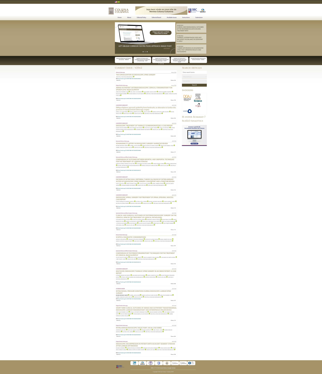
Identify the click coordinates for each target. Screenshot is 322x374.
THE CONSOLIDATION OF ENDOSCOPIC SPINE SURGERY (135, 75)
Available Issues (172, 17)
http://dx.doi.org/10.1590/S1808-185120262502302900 (129, 244)
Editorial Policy (141, 17)
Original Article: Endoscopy (122, 85)
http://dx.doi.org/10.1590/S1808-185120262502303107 (129, 170)
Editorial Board (156, 17)
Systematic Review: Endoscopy (122, 141)
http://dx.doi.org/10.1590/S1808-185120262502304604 (129, 150)
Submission (199, 17)
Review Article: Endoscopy (121, 234)
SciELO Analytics (192, 121)
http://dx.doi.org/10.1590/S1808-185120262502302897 (129, 188)
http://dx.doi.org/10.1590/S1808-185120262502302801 (129, 206)
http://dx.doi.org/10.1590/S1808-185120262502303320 (129, 282)
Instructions (186, 17)
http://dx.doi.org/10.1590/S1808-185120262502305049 (129, 318)
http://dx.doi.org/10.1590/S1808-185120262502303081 (129, 228)
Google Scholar (172, 368)
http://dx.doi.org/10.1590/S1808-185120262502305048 (129, 98)
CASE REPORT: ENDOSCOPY (122, 105)
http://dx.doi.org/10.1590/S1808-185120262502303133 (129, 262)
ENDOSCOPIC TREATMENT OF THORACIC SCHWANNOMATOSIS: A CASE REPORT (144, 126)
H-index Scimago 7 (194, 117)
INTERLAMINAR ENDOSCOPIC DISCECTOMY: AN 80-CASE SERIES (139, 328)
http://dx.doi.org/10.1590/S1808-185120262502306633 (129, 78)
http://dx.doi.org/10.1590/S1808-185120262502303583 (129, 134)
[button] (143, 52)
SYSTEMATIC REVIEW (120, 288)
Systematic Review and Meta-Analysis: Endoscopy (126, 157)
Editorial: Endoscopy (120, 72)
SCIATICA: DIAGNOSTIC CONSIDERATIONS (131, 237)
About (129, 17)
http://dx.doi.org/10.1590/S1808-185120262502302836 (129, 116)
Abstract (118, 80)
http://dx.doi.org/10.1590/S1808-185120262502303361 (129, 334)
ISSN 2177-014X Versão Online (159, 368)
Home (120, 17)
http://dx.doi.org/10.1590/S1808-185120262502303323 (129, 352)
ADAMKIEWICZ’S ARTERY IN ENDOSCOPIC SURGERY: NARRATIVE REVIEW (142, 143)
